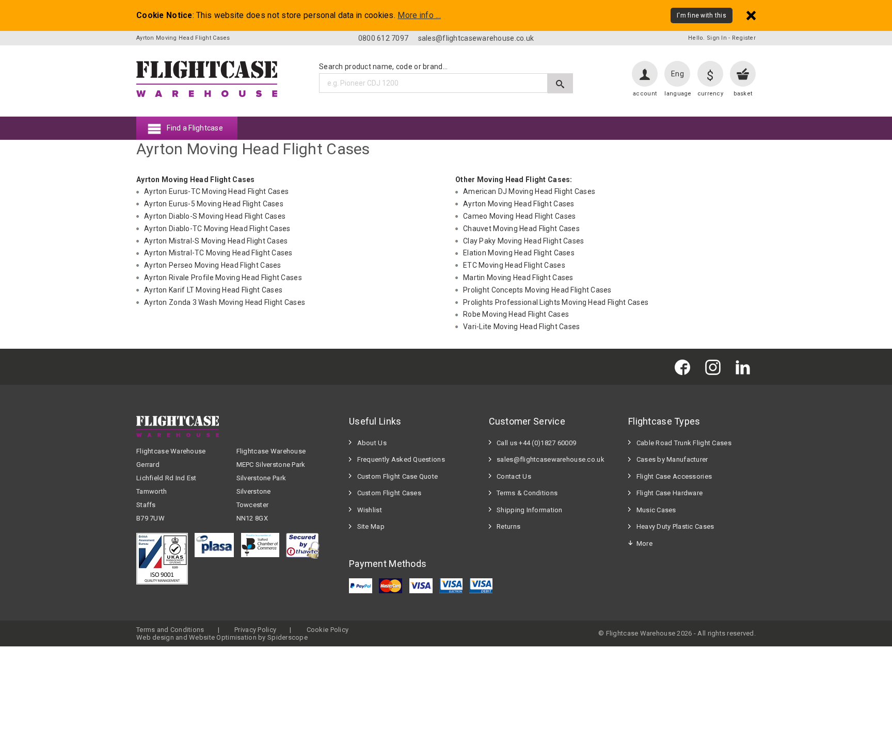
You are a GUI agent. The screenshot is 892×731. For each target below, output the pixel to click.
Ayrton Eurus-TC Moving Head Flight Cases (216, 191)
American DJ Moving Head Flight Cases (529, 191)
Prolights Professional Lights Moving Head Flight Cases (555, 302)
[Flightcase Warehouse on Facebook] (685, 366)
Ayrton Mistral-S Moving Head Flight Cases (216, 241)
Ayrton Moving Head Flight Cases (519, 204)
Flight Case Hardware (669, 493)
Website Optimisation (223, 637)
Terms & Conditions (527, 493)
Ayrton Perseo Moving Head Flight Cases (212, 265)
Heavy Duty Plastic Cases (675, 526)
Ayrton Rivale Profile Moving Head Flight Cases (223, 277)
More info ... (419, 15)
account (645, 93)
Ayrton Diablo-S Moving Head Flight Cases (214, 216)
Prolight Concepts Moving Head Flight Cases (537, 290)
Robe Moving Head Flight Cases (516, 314)
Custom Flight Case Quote (397, 476)
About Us (372, 443)
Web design (155, 637)
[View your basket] (743, 74)
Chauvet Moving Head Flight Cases (521, 228)
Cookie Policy (328, 629)
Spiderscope (287, 637)
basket (743, 93)
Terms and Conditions (170, 629)
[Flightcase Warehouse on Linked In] (745, 366)
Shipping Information (530, 510)
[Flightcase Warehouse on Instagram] (715, 366)
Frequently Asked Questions (401, 459)
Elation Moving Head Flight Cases (519, 253)
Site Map (371, 526)
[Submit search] (560, 83)
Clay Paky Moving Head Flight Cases (523, 241)
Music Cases (656, 510)
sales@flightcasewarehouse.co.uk (476, 38)
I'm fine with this (701, 15)
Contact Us (514, 476)
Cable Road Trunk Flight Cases (683, 443)
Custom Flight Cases (389, 493)
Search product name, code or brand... (383, 66)
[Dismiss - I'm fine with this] (751, 15)
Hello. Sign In (707, 38)
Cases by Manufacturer (672, 459)
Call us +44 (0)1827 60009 (536, 443)
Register (744, 38)
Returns (508, 526)
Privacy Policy (255, 629)
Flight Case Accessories (674, 476)
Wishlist (369, 510)
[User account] (645, 74)
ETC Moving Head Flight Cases (514, 265)
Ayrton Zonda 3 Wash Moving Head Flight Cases (224, 302)
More (644, 543)
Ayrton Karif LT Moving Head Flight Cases (213, 290)
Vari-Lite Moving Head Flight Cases (521, 326)
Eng (677, 74)
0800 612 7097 (383, 38)
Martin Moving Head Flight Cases (518, 277)
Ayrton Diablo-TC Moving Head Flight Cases (217, 228)
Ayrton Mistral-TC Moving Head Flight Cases (218, 253)
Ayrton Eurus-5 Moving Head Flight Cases (213, 204)
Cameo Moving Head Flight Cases (519, 216)
